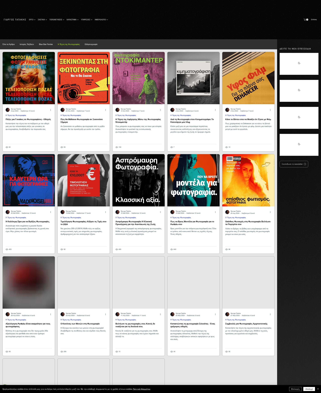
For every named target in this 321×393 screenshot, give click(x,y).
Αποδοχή (309, 389)
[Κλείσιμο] (317, 389)
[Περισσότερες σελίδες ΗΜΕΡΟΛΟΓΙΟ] (107, 19)
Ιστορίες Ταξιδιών (27, 44)
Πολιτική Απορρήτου (141, 389)
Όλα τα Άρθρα (9, 44)
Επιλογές (295, 389)
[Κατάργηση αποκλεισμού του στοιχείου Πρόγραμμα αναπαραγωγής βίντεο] (299, 64)
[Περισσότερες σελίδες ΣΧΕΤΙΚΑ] (46, 19)
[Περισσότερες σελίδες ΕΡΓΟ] (34, 19)
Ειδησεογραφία (91, 44)
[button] (306, 20)
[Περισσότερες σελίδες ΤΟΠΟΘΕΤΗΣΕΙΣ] (63, 19)
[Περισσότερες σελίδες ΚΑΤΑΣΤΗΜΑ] (77, 19)
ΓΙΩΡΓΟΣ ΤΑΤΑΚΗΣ (15, 19)
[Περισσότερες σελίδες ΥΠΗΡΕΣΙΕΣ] (91, 19)
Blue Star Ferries (46, 44)
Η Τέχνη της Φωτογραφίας (69, 44)
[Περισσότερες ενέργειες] (51, 109)
